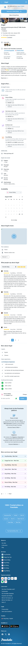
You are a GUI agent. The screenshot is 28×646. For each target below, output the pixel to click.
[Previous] (9, 340)
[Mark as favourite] (26, 2)
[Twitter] (5, 634)
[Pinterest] (9, 634)
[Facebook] (2, 634)
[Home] (1, 493)
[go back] (1, 2)
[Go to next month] (22, 196)
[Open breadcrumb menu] (5, 494)
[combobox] (14, 192)
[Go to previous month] (19, 196)
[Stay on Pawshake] (16, 398)
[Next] (18, 340)
